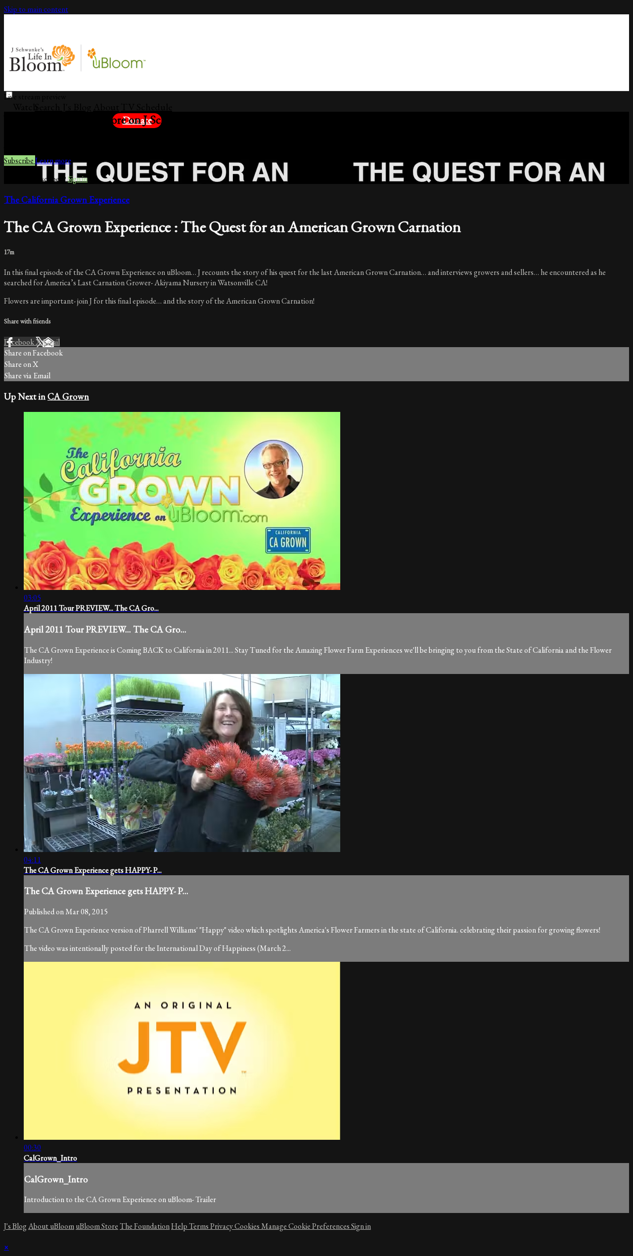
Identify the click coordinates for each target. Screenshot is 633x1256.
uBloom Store (97, 1226)
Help (180, 1226)
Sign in (117, 134)
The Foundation (145, 1226)
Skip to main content (36, 9)
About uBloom (51, 1226)
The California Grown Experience (67, 199)
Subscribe (19, 160)
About (106, 106)
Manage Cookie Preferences (306, 1226)
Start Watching (73, 134)
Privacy (222, 1226)
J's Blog (76, 106)
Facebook (20, 342)
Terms (199, 1226)
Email (51, 342)
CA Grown (68, 396)
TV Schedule (146, 106)
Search (48, 106)
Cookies (247, 1226)
